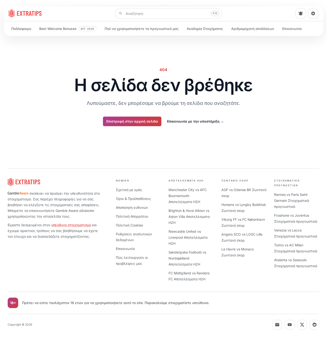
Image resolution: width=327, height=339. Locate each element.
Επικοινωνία (292, 29)
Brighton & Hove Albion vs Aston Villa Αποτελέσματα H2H (189, 217)
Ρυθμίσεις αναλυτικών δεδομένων (134, 237)
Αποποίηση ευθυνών (132, 207)
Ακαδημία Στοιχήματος (205, 29)
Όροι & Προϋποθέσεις (133, 199)
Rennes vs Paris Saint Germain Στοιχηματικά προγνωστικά (291, 200)
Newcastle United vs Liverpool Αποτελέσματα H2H (188, 237)
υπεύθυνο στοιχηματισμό (71, 225)
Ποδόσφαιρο (21, 29)
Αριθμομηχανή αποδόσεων (252, 29)
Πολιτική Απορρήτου (132, 216)
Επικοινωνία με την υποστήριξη (195, 121)
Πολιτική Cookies (129, 225)
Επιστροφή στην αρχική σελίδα (132, 121)
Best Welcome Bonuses (66, 29)
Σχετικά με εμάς (129, 190)
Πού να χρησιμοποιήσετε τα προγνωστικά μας (142, 29)
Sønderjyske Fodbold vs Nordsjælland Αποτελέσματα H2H (187, 258)
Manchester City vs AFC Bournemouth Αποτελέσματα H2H (188, 196)
